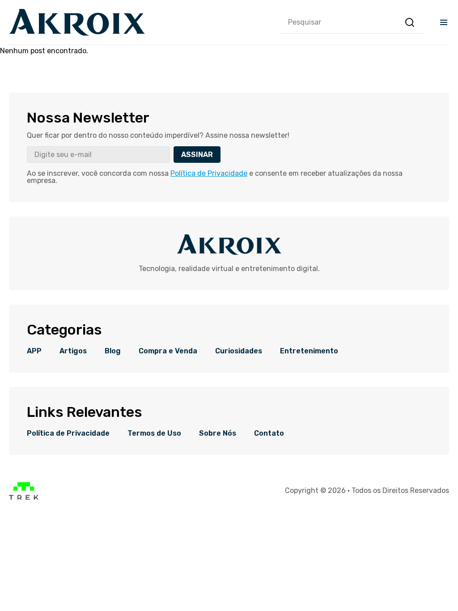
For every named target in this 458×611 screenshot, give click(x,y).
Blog (113, 351)
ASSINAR (197, 154)
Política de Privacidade (208, 173)
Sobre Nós (217, 433)
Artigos (73, 351)
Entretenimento (309, 351)
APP (34, 351)
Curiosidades (238, 351)
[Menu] (443, 22)
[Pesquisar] (410, 22)
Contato (269, 433)
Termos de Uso (154, 433)
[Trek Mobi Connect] (23, 497)
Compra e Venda (168, 351)
